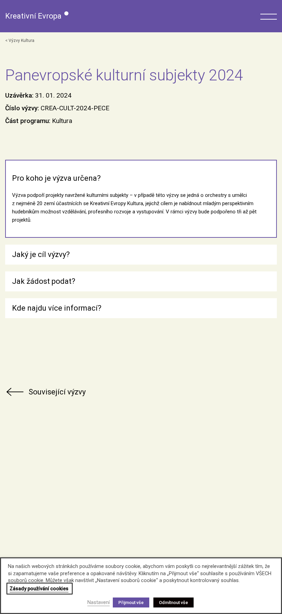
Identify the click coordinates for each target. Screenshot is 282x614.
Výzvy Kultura (21, 40)
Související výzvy (57, 392)
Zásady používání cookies (39, 588)
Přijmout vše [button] (131, 602)
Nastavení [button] (98, 602)
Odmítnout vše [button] (173, 602)
